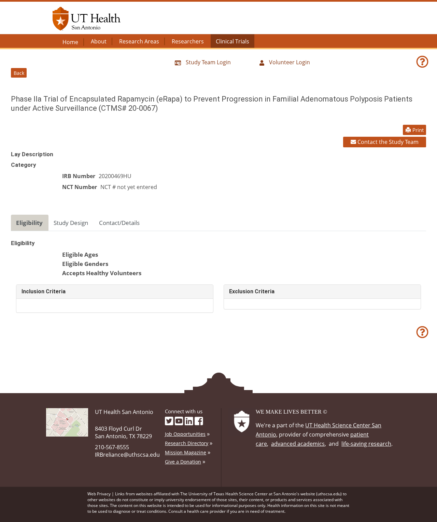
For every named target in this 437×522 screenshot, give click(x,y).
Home (70, 42)
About (99, 41)
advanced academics (298, 443)
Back (19, 73)
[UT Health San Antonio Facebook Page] (199, 420)
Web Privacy (99, 494)
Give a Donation (183, 461)
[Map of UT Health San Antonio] (67, 422)
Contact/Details (119, 223)
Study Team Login (207, 62)
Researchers (188, 41)
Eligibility (29, 223)
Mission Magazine (185, 452)
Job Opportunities (185, 434)
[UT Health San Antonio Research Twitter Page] (169, 420)
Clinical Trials (232, 41)
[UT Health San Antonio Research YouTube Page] (179, 420)
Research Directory (186, 443)
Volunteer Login (289, 62)
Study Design (71, 223)
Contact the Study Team (387, 142)
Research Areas (139, 41)
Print (418, 129)
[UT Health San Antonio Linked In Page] (189, 420)
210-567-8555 (112, 447)
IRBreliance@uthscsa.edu (127, 454)
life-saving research (366, 443)
